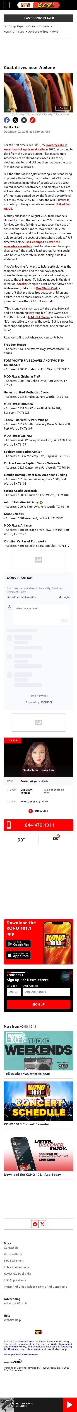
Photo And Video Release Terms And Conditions (35, 1286)
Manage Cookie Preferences (21, 1354)
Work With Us (13, 1254)
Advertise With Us (38, 31)
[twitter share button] (15, 120)
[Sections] (7, 5)
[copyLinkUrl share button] (32, 120)
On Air (31, 26)
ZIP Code (12, 985)
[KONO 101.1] (38, 5)
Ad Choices (11, 1349)
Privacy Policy (17, 1346)
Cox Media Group (23, 1341)
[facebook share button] (7, 120)
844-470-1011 (40, 825)
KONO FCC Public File (17, 1273)
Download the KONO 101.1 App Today (32, 1174)
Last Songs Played (14, 26)
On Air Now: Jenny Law (38, 770)
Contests (44, 26)
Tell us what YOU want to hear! (27, 1073)
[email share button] (24, 120)
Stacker (22, 284)
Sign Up (38, 1004)
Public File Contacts (16, 1267)
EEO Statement (13, 1260)
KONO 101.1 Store (14, 31)
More (55, 31)
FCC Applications (15, 1280)
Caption (62, 108)
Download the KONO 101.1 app (21, 928)
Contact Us (11, 1247)
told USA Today (39, 317)
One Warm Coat (46, 288)
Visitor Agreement (61, 1344)
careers (38, 1349)
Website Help (12, 1320)
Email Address (30, 985)
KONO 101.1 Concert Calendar (26, 1124)
